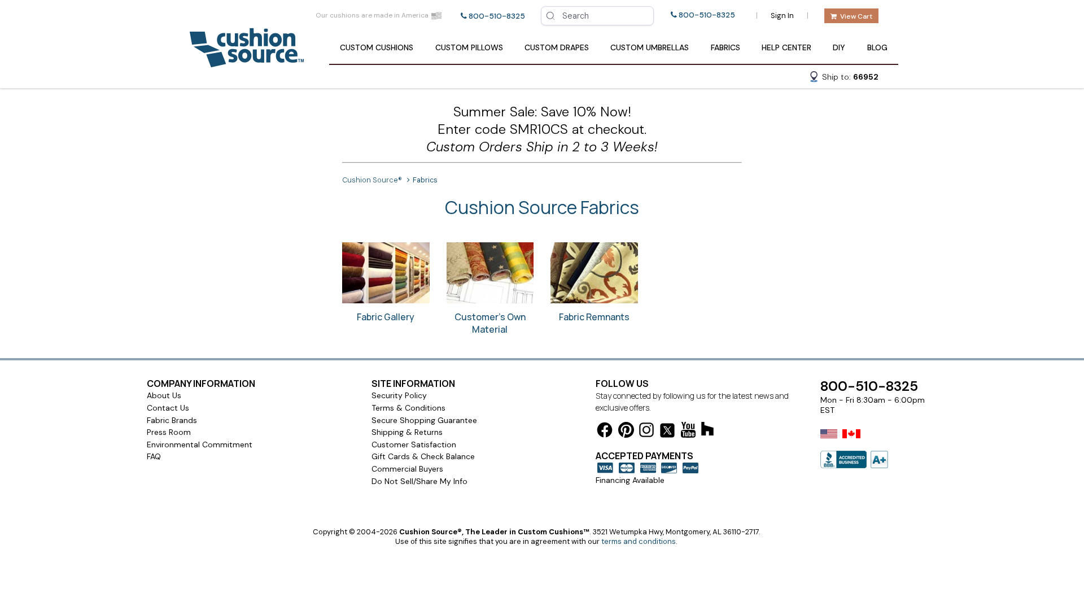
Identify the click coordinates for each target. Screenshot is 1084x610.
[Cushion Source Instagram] (646, 432)
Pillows (469, 47)
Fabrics (725, 47)
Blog (877, 47)
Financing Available (630, 480)
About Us (164, 395)
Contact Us (168, 408)
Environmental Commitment (199, 444)
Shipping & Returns (407, 432)
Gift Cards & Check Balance (423, 456)
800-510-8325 (497, 16)
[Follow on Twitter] (667, 432)
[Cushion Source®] (247, 62)
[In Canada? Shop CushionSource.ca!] (851, 441)
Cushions (376, 47)
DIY (839, 47)
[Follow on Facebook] (605, 432)
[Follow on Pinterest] (626, 432)
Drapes (556, 47)
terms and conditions (638, 541)
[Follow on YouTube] (688, 432)
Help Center (786, 47)
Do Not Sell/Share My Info (419, 481)
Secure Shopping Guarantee (424, 420)
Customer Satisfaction (413, 444)
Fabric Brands (172, 420)
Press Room (169, 432)
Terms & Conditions (408, 408)
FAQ (154, 456)
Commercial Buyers (407, 469)
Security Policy (399, 395)
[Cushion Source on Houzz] (707, 430)
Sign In (782, 15)
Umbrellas (649, 47)
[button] (843, 78)
